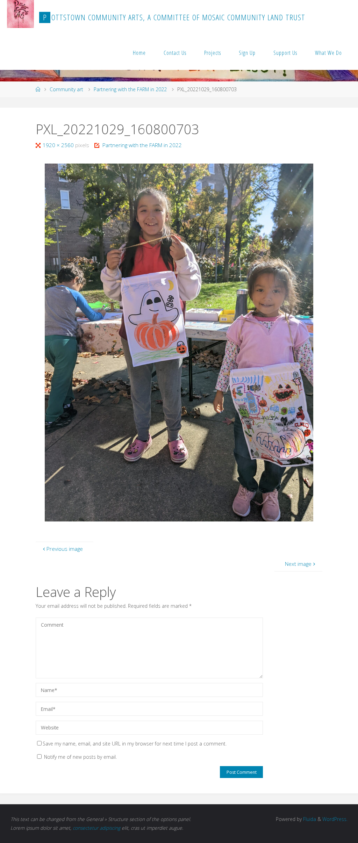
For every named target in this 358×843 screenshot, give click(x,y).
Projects (212, 53)
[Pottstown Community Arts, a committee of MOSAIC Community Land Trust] (20, 14)
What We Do (328, 53)
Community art (66, 89)
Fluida (309, 819)
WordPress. (335, 819)
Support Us (285, 53)
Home (139, 53)
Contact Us (175, 53)
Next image (298, 563)
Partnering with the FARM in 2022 (130, 89)
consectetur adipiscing (96, 827)
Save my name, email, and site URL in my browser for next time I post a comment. (135, 743)
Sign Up (247, 53)
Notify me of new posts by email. (80, 757)
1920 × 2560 (59, 145)
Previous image (64, 548)
